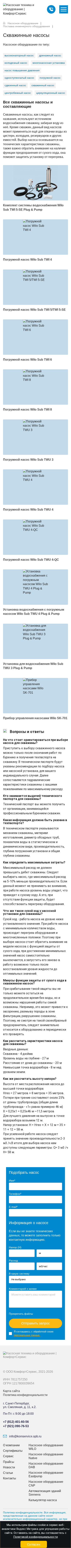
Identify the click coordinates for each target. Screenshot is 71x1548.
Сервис (8, 1456)
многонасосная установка (49, 62)
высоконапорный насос (19, 55)
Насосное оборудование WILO (46, 1447)
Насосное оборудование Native (46, 1456)
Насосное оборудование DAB (46, 1465)
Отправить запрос (35, 1323)
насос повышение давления (22, 70)
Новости (9, 1467)
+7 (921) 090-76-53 (16, 1426)
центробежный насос (18, 92)
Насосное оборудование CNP (46, 1483)
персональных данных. (27, 1335)
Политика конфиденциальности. (23, 1512)
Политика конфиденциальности (25, 1395)
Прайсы (8, 1461)
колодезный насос (16, 62)
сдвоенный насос (15, 85)
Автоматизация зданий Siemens (45, 1492)
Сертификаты (13, 1450)
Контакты (9, 1478)
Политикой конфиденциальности (35, 1537)
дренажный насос (50, 55)
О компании (11, 1445)
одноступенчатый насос (19, 77)
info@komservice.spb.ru (24, 1436)
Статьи (8, 1472)
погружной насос (50, 77)
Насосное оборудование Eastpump (46, 1474)
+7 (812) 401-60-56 (16, 1421)
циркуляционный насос (50, 92)
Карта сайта (11, 1391)
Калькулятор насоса (43, 1500)
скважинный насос (42, 85)
